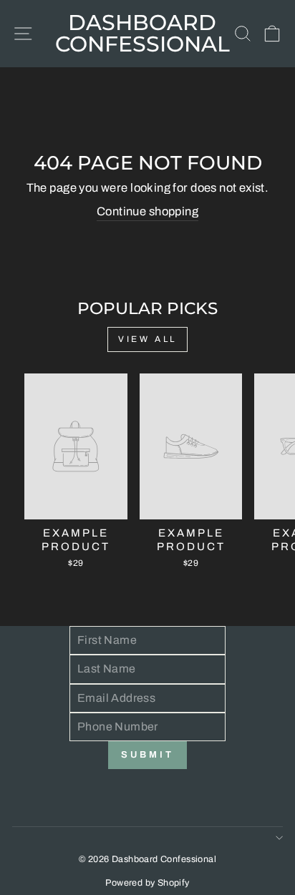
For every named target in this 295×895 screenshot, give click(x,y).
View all (147, 339)
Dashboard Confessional (142, 33)
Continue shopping (147, 211)
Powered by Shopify (147, 883)
